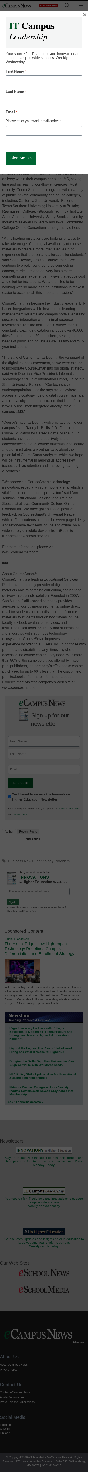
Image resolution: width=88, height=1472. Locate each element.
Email (11, 112)
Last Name (16, 92)
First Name (16, 71)
